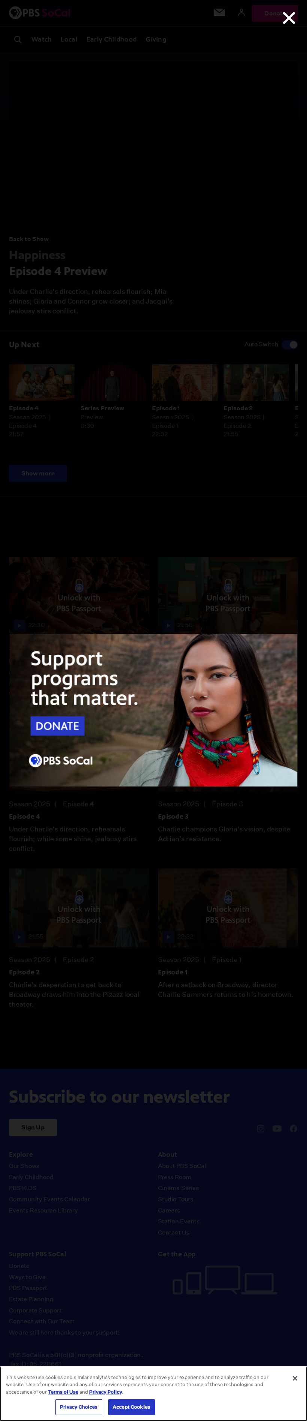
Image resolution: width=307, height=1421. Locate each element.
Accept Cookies (131, 1407)
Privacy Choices (79, 1407)
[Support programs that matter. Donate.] (153, 784)
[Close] (295, 1378)
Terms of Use (63, 1392)
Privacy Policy (105, 1392)
